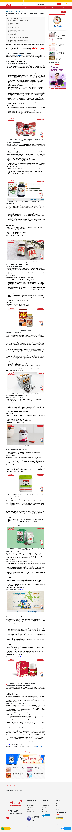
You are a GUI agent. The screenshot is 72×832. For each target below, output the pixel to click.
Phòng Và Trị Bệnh (18, 11)
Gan (23, 11)
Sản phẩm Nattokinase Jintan (14, 27)
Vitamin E (10, 289)
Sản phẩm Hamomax (13, 34)
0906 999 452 (11, 796)
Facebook (59, 803)
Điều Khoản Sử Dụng (30, 811)
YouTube (58, 807)
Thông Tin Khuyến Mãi (24, 4)
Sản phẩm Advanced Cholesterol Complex (16, 21)
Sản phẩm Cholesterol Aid (13, 23)
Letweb (29, 828)
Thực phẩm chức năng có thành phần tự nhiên (17, 38)
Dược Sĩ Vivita (29, 813)
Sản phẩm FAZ (11, 24)
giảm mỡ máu (18, 55)
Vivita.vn (14, 828)
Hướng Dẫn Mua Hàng (30, 805)
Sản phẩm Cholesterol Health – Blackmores (16, 28)
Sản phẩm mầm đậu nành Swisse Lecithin (16, 30)
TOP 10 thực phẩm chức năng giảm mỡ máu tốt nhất (17, 20)
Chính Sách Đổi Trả (30, 803)
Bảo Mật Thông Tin (30, 807)
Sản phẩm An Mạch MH (13, 33)
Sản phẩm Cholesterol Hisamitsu (15, 26)
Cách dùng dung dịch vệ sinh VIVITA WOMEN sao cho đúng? (60, 35)
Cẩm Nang (12, 11)
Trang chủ (8, 11)
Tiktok (58, 809)
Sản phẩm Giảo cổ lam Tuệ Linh (14, 31)
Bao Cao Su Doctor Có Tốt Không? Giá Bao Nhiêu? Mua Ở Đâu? (60, 58)
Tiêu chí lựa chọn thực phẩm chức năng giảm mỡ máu (18, 36)
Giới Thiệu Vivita (16, 4)
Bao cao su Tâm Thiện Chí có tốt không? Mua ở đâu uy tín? (60, 53)
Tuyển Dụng (44, 807)
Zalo (58, 805)
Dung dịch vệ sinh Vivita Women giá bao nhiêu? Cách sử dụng (60, 40)
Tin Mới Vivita (32, 4)
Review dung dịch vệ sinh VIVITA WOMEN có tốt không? (60, 49)
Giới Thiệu (43, 803)
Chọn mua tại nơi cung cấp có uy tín (15, 41)
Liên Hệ (43, 809)
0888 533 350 (13, 811)
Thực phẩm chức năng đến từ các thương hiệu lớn (18, 40)
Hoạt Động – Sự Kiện (45, 805)
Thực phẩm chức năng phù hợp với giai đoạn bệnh (18, 37)
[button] (8, 7)
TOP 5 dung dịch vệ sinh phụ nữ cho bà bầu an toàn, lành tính (60, 44)
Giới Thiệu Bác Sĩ (45, 811)
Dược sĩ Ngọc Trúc (57, 25)
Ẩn (21, 18)
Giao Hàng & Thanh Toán (31, 809)
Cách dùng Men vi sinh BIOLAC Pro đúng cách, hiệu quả (38, 769)
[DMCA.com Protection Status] (59, 817)
